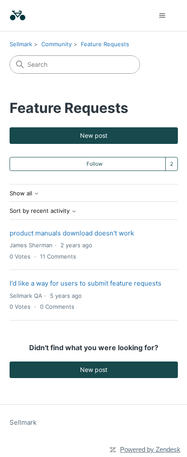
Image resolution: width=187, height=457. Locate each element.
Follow (95, 163)
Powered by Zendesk (150, 449)
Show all (22, 193)
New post (93, 135)
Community (56, 44)
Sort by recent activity (40, 211)
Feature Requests (105, 44)
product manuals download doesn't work (72, 233)
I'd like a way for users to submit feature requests (85, 283)
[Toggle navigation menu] (162, 16)
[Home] (18, 15)
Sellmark (21, 44)
